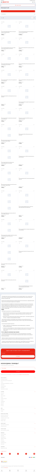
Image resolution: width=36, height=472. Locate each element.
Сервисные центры (3, 426)
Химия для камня (3, 386)
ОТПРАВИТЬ (18, 356)
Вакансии (2, 404)
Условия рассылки (3, 442)
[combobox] (18, 14)
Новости (2, 394)
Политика (2, 439)
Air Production (6, 467)
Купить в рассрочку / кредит (5, 430)
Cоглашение (2, 441)
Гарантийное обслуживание (5, 424)
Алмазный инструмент (4, 379)
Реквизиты (2, 402)
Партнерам (2, 435)
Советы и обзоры (3, 434)
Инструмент (2, 384)
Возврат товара (3, 420)
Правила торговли (3, 438)
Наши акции (2, 409)
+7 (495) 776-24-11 (32, 0)
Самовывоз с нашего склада (5, 417)
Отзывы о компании (4, 398)
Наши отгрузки (3, 395)
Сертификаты (3, 401)
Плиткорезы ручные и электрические (6, 380)
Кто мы (2, 397)
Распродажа (2, 387)
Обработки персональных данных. (24, 374)
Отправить (18, 371)
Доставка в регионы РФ (4, 416)
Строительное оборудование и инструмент (7, 383)
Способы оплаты (3, 419)
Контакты (2, 405)
